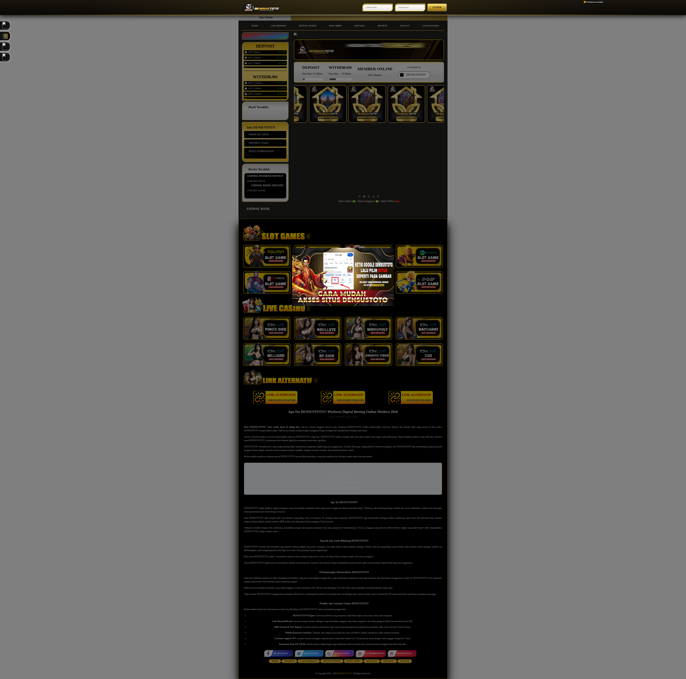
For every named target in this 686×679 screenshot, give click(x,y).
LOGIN (437, 7)
